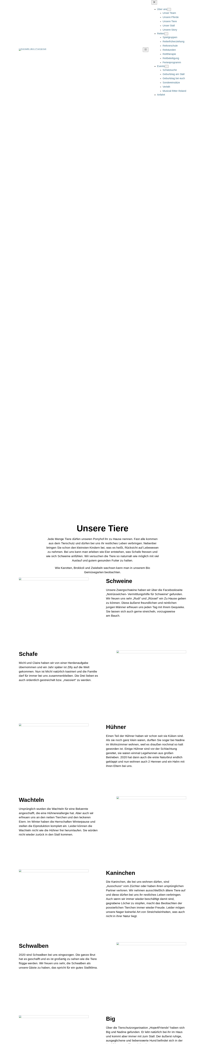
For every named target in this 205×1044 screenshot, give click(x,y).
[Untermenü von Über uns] (169, 9)
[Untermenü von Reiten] (166, 33)
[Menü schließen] (154, 2)
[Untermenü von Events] (167, 66)
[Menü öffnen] (145, 49)
